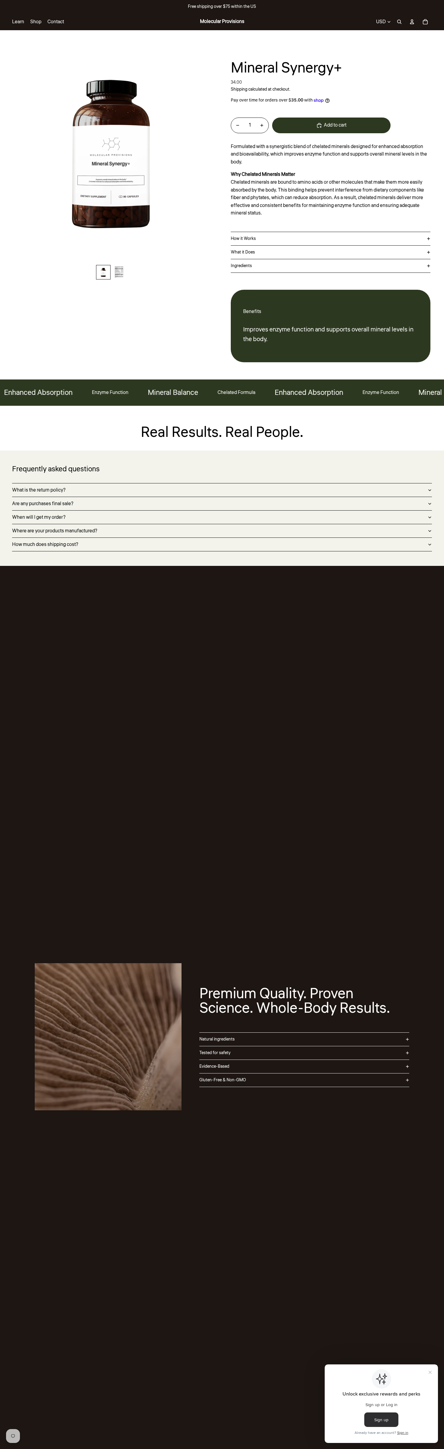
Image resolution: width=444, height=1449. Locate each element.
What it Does (243, 252)
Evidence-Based (214, 1066)
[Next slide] (217, 151)
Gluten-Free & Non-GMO (222, 1080)
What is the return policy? (39, 490)
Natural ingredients (217, 1039)
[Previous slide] (5, 151)
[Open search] (399, 21)
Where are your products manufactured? (54, 531)
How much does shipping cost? (45, 544)
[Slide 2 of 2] (119, 272)
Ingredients (241, 266)
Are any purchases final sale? (42, 503)
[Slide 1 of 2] (103, 272)
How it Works (243, 239)
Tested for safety (214, 1053)
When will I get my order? (39, 517)
